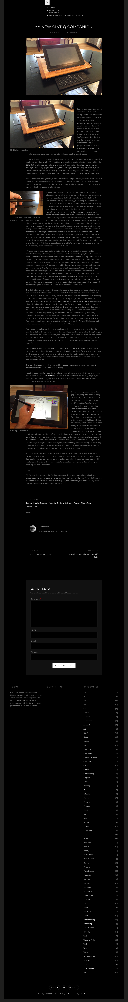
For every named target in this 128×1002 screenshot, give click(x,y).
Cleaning (87, 761)
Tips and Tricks (80, 503)
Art (85, 729)
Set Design (88, 891)
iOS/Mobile (88, 830)
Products (52, 503)
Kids (85, 834)
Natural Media (89, 859)
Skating (87, 899)
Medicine (87, 843)
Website (34, 652)
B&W (86, 733)
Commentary (89, 774)
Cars (85, 745)
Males (86, 838)
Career (86, 741)
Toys (85, 948)
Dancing (87, 786)
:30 (85, 701)
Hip (85, 814)
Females (87, 802)
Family (86, 798)
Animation (88, 721)
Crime (86, 782)
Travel (86, 952)
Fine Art (87, 806)
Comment (35, 599)
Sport (86, 916)
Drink (86, 790)
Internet (87, 826)
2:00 (85, 692)
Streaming (88, 924)
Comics (29, 503)
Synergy (87, 932)
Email (33, 641)
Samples (87, 883)
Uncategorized (32, 506)
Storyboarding (89, 920)
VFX (85, 964)
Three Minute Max (46, 376)
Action (86, 713)
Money (86, 851)
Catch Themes (85, 994)
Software (68, 503)
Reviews (60, 503)
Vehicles (87, 960)
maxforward (72, 32)
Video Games (89, 968)
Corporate (88, 778)
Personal (43, 503)
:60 (85, 709)
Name (33, 630)
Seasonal (87, 887)
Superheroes (89, 928)
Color (86, 765)
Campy (86, 737)
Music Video (88, 855)
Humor (86, 822)
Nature (86, 863)
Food (86, 810)
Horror (86, 818)
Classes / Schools (90, 757)
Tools (89, 503)
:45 (85, 705)
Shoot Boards (89, 895)
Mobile (36, 503)
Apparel (87, 725)
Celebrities (88, 753)
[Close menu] (47, 2)
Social (86, 907)
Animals (87, 717)
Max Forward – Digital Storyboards (64, 994)
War (85, 972)
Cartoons (87, 749)
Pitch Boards (89, 871)
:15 (84, 697)
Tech (85, 936)
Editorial (87, 794)
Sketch (86, 903)
